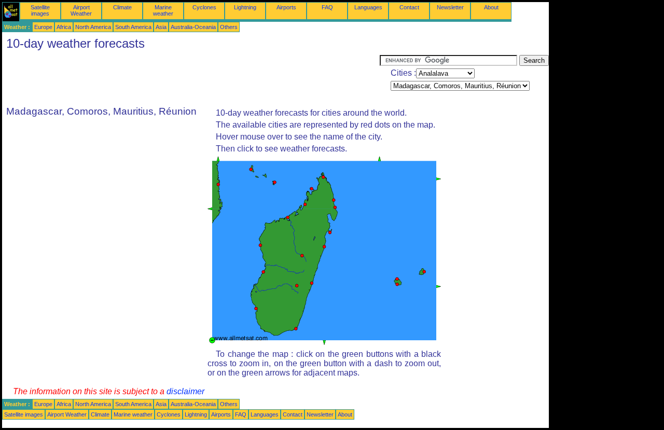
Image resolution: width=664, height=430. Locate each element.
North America (93, 27)
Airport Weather (81, 10)
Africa (64, 27)
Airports (286, 7)
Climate (122, 7)
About (491, 7)
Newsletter (450, 7)
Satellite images (40, 10)
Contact (409, 7)
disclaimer (185, 391)
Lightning (245, 7)
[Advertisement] (191, 78)
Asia (161, 27)
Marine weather (163, 10)
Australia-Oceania (193, 27)
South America (133, 27)
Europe (43, 27)
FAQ (327, 7)
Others (229, 27)
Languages (368, 7)
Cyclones (204, 7)
